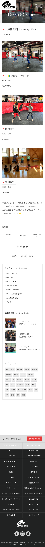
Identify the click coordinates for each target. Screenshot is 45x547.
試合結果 (8, 374)
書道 (12, 395)
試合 (23, 395)
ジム (12, 385)
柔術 (33, 385)
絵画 (30, 390)
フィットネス (22, 390)
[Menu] (41, 5)
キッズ (27, 380)
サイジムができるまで (14, 294)
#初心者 (15, 256)
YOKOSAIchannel (12, 289)
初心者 (34, 380)
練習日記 (5, 227)
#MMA (23, 256)
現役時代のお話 (12, 298)
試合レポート (11, 281)
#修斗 (31, 256)
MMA (7, 395)
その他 (8, 302)
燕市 (7, 390)
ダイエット (20, 385)
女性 (7, 385)
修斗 (36, 390)
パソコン (30, 374)
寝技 (18, 395)
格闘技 (13, 390)
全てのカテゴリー (12, 273)
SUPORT (19, 369)
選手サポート (10, 369)
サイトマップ (34, 515)
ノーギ (23, 374)
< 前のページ (8, 235)
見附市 (27, 369)
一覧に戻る (22, 235)
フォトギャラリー (12, 285)
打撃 (27, 385)
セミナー (19, 380)
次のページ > (37, 235)
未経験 (16, 374)
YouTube (34, 369)
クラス (8, 380)
